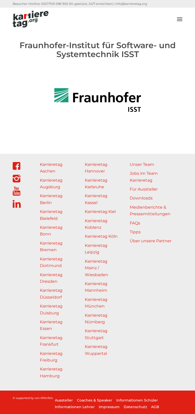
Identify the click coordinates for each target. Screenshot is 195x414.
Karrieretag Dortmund (51, 262)
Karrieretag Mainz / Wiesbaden (96, 268)
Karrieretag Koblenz (96, 224)
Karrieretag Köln (101, 236)
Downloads (141, 198)
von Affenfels (44, 398)
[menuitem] (179, 19)
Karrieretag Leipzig (96, 249)
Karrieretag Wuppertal (96, 350)
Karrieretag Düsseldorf (51, 293)
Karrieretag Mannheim (96, 287)
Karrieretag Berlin (51, 199)
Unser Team (142, 164)
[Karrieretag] (30, 19)
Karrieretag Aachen (51, 167)
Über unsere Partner (150, 240)
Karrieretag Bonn (51, 230)
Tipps (135, 232)
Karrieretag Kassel (96, 199)
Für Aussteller (144, 189)
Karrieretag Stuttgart (96, 334)
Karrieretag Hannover (96, 167)
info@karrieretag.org (131, 4)
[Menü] (179, 19)
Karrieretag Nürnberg (96, 318)
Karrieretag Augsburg (51, 183)
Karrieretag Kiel (100, 211)
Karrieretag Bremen (51, 246)
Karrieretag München (96, 303)
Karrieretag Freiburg (51, 357)
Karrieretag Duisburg (51, 309)
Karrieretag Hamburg (51, 372)
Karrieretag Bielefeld (51, 215)
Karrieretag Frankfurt (51, 341)
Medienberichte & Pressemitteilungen (150, 210)
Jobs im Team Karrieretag (144, 176)
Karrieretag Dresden (51, 278)
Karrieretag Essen (51, 325)
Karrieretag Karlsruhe (96, 183)
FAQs (135, 223)
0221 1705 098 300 (54, 4)
